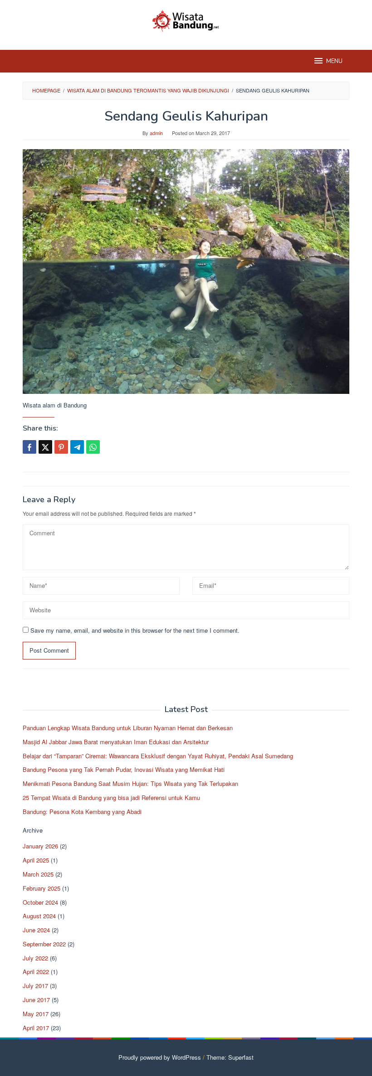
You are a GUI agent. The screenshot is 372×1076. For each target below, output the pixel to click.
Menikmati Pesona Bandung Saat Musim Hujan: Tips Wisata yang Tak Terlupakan (130, 783)
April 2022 (36, 971)
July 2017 (35, 985)
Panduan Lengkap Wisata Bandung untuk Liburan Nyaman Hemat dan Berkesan (128, 727)
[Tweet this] (45, 447)
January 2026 (40, 846)
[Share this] (29, 447)
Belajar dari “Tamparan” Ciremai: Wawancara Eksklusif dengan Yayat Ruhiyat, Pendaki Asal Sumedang (158, 755)
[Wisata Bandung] (186, 19)
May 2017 (36, 1013)
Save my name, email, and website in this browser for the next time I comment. (135, 630)
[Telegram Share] (77, 447)
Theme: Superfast (230, 1057)
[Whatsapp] (93, 447)
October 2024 (40, 902)
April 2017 (36, 1027)
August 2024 (39, 915)
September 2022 (44, 944)
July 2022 (35, 958)
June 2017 (36, 999)
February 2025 (41, 888)
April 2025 (36, 860)
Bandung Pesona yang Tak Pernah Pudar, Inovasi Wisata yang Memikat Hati (124, 769)
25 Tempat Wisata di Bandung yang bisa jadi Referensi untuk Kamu (111, 797)
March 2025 (38, 874)
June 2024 (36, 930)
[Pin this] (61, 447)
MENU (334, 61)
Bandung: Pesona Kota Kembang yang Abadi (82, 811)
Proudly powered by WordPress (159, 1057)
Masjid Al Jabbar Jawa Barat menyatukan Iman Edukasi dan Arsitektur (116, 741)
